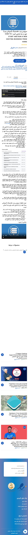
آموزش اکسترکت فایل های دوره (20, 521)
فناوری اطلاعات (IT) (19, 65)
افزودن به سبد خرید (19, 61)
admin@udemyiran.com (17, 468)
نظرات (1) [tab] (9, 77)
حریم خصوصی (14, 533)
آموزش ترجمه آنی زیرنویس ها (21, 519)
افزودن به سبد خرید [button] (2, 354)
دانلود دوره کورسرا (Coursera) (21, 524)
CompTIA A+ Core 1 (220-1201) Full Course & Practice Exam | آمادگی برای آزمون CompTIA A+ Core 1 (18, 385)
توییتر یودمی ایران (19, 473)
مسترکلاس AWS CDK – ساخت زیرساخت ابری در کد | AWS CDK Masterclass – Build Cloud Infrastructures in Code (19, 444)
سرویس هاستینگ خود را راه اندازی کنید (14, 69)
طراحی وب (8, 123)
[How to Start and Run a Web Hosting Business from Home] (13, 22)
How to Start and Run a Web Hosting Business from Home (14, 86)
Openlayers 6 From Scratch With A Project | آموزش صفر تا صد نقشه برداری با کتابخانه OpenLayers (18, 415)
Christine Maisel (19, 66)
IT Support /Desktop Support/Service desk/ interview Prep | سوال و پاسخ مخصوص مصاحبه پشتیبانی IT (18, 356)
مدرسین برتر (24, 504)
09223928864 (20, 466)
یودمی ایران (20, 471)
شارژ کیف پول (24, 509)
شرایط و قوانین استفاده (22, 506)
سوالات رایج (24, 501)
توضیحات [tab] (16, 77)
